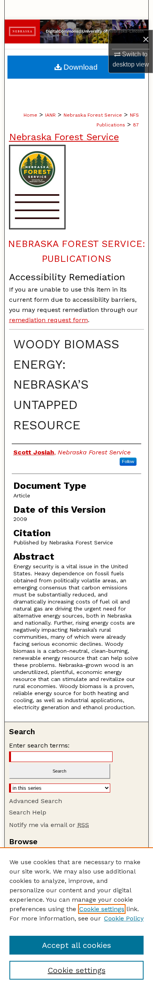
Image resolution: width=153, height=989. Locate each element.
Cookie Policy (124, 918)
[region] (76, 918)
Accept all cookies (76, 945)
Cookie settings (101, 909)
